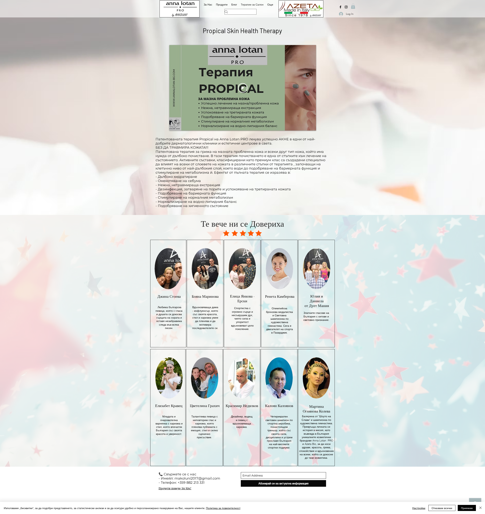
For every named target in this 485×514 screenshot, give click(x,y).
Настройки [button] (418, 508)
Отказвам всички (442, 508)
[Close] (480, 508)
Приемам (467, 508)
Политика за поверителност (223, 508)
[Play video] (242, 88)
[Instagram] (346, 7)
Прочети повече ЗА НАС (175, 488)
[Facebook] (340, 7)
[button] (353, 6)
